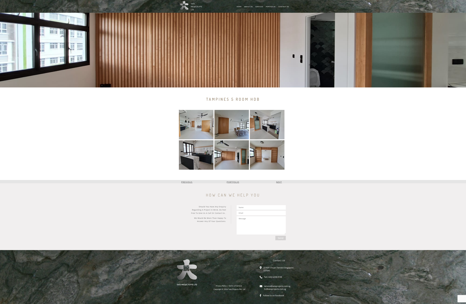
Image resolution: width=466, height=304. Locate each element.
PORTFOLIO (233, 182)
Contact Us (283, 7)
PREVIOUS (186, 182)
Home (239, 7)
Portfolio (271, 7)
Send (280, 238)
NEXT (279, 182)
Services (259, 7)
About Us (248, 7)
